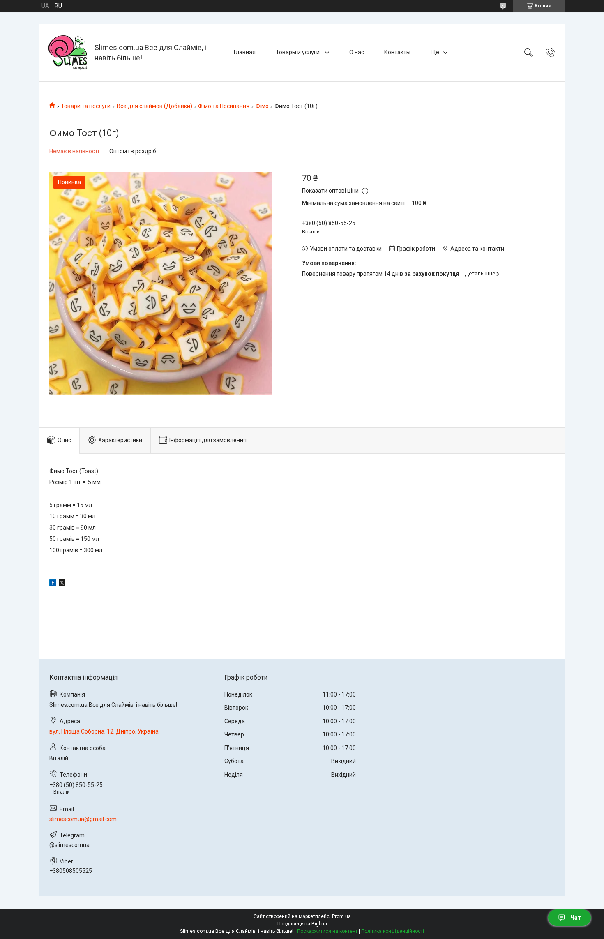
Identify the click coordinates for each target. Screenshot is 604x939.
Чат (575, 917)
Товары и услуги (298, 52)
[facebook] (52, 584)
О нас (356, 52)
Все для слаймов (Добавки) (154, 106)
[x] (62, 584)
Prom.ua (341, 916)
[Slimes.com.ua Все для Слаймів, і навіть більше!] (67, 52)
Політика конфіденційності (392, 931)
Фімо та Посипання (223, 106)
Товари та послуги (86, 106)
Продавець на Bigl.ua (302, 924)
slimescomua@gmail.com (83, 819)
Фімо (262, 106)
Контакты (397, 52)
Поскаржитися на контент (327, 931)
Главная (245, 52)
